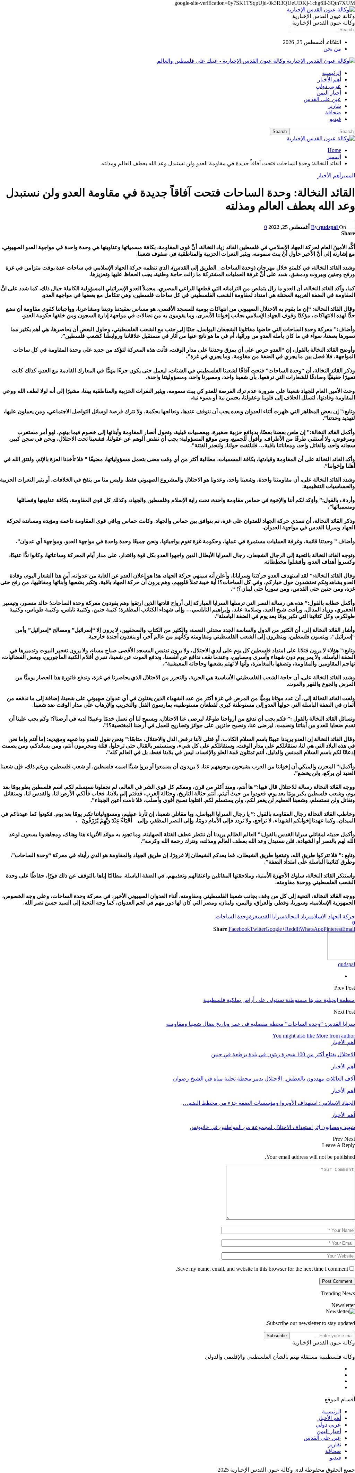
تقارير (334, 106)
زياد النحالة (296, 916)
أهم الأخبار (329, 79)
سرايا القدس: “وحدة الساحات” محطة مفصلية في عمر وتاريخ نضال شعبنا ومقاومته (260, 1024)
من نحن (332, 49)
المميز (348, 175)
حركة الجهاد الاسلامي (332, 916)
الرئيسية (331, 73)
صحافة (333, 112)
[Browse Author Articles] (341, 958)
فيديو (335, 119)
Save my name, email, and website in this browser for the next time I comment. (262, 1269)
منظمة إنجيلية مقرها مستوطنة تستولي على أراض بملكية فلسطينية (279, 1000)
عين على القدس (322, 99)
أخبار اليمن (329, 93)
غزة (253, 916)
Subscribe (277, 1335)
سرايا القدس (271, 916)
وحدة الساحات (232, 916)
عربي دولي (328, 86)
